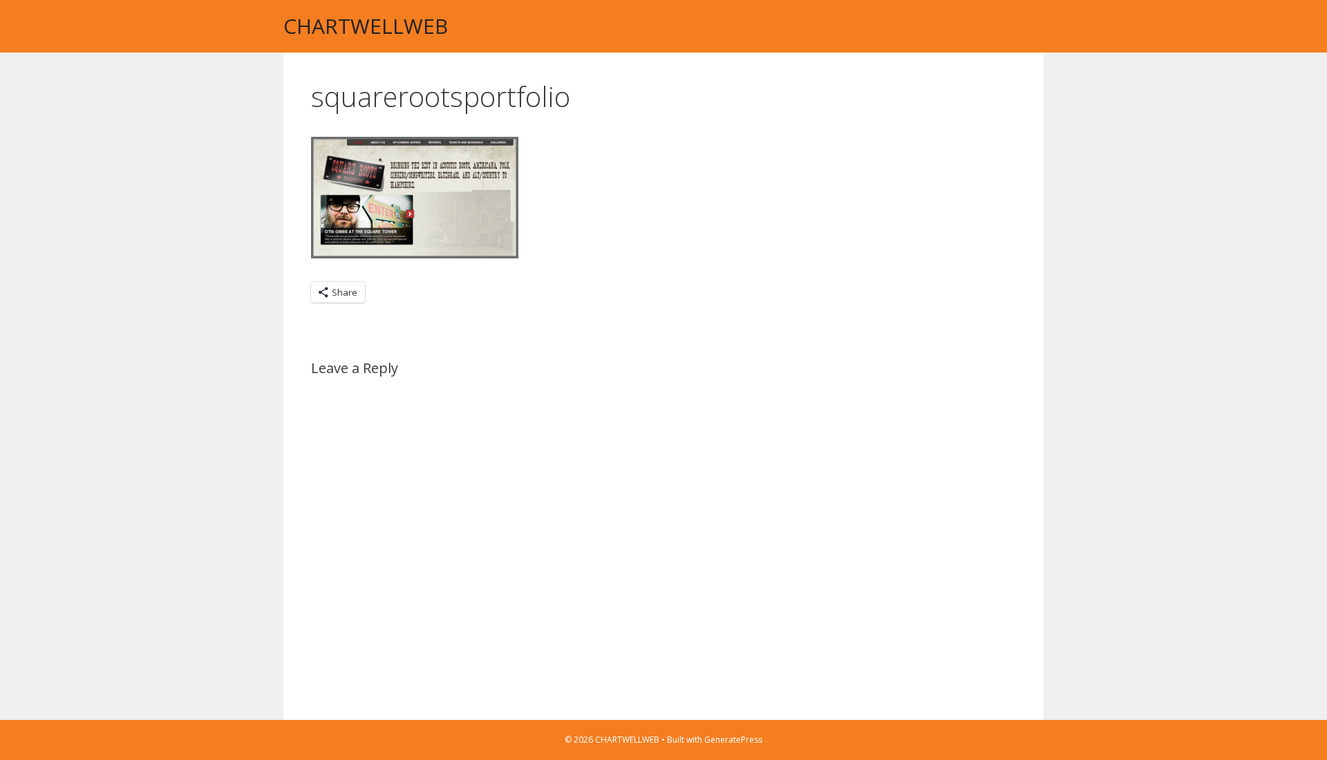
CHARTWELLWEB (365, 26)
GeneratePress (733, 739)
